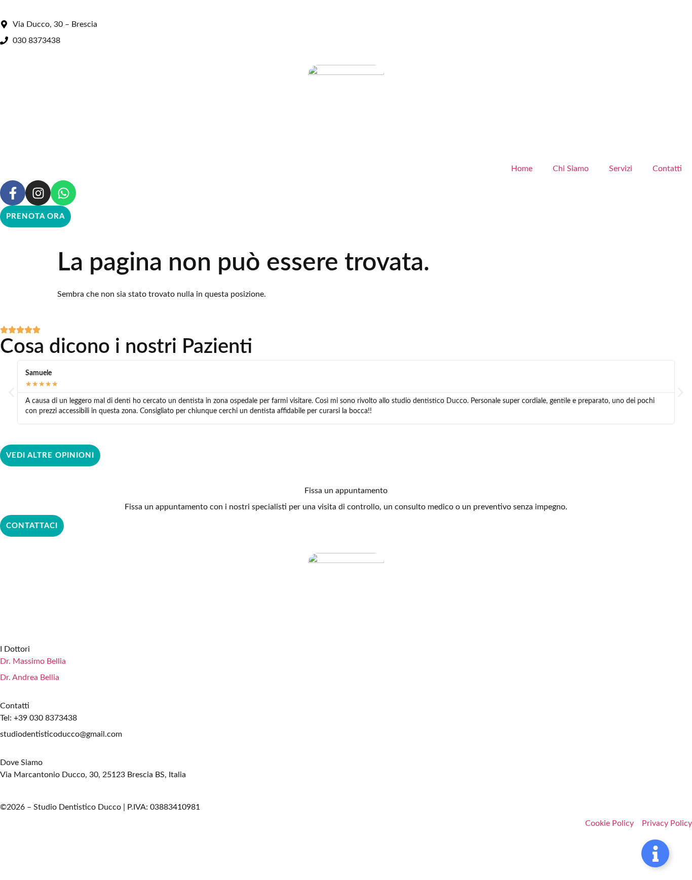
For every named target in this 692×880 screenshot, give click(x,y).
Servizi (620, 169)
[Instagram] (38, 193)
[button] (11, 392)
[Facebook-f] (12, 193)
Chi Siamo (571, 169)
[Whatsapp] (63, 193)
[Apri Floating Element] (655, 853)
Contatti (667, 169)
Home (521, 169)
